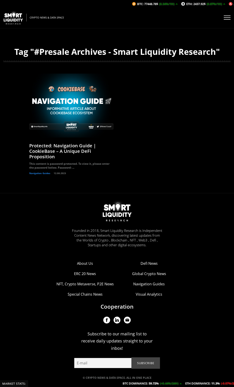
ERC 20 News (85, 273)
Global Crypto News (149, 273)
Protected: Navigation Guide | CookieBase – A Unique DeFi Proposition (62, 151)
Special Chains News (85, 294)
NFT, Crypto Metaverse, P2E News (85, 283)
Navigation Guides (39, 173)
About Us (85, 263)
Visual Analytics (149, 294)
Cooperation (117, 306)
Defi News (149, 263)
